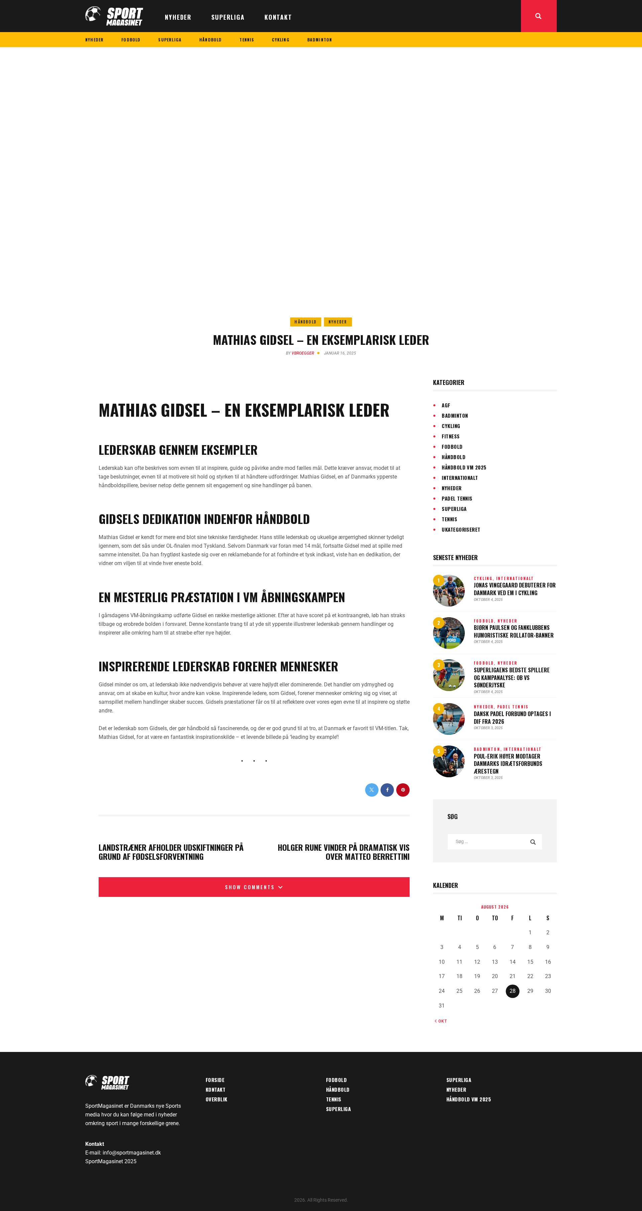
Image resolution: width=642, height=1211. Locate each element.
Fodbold (452, 446)
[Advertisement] (321, 97)
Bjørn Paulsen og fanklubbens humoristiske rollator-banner (514, 631)
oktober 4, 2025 (488, 599)
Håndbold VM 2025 (464, 467)
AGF (446, 405)
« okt (441, 1021)
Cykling (451, 425)
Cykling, (485, 578)
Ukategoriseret (461, 529)
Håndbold (306, 321)
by (300, 353)
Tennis (449, 519)
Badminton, (489, 749)
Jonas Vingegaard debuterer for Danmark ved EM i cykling (515, 588)
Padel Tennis (457, 498)
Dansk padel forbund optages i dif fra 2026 (512, 717)
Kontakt (215, 1089)
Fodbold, (486, 621)
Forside (215, 1079)
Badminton (455, 415)
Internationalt (460, 477)
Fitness (450, 436)
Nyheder (338, 321)
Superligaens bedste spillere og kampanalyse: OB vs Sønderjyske (512, 677)
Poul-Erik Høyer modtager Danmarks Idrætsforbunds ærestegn (508, 764)
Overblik (216, 1099)
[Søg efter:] (494, 841)
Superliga (454, 508)
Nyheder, (485, 706)
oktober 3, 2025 (488, 728)
